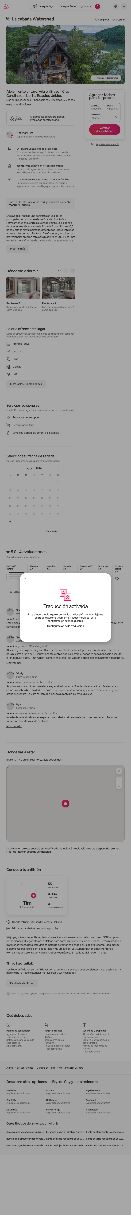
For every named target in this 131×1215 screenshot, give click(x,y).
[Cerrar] (25, 578)
